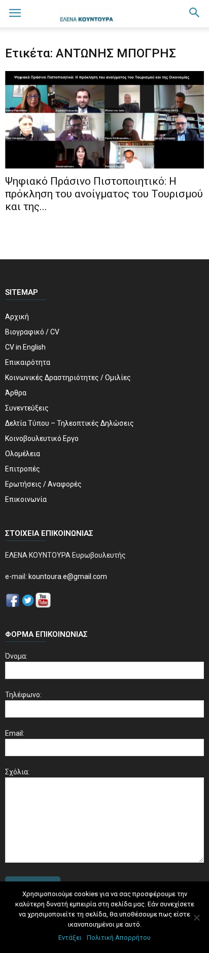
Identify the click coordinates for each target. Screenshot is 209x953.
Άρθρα (15, 393)
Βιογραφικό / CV (32, 332)
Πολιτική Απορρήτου (119, 937)
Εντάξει (70, 937)
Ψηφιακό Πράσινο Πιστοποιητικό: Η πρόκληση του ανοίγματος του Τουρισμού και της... (104, 194)
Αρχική (17, 317)
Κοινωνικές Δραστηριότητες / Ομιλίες (68, 377)
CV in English (25, 347)
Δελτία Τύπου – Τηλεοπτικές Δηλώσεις (69, 423)
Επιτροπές (22, 469)
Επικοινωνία (26, 499)
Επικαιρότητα (27, 362)
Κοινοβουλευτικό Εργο (42, 438)
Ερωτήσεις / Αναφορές (43, 484)
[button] (195, 13)
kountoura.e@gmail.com (67, 576)
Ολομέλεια (22, 454)
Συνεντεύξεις (27, 408)
